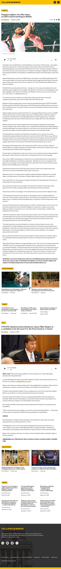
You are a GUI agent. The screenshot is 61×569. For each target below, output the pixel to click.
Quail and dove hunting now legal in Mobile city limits (48, 308)
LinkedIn (57, 20)
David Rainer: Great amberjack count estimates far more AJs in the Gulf (10, 309)
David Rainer (5, 19)
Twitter (54, 20)
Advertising (54, 557)
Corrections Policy (15, 557)
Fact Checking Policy (27, 557)
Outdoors (4, 10)
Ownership (36, 557)
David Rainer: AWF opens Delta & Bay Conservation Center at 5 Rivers (29, 309)
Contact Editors (45, 557)
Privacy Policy (4, 557)
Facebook (59, 20)
